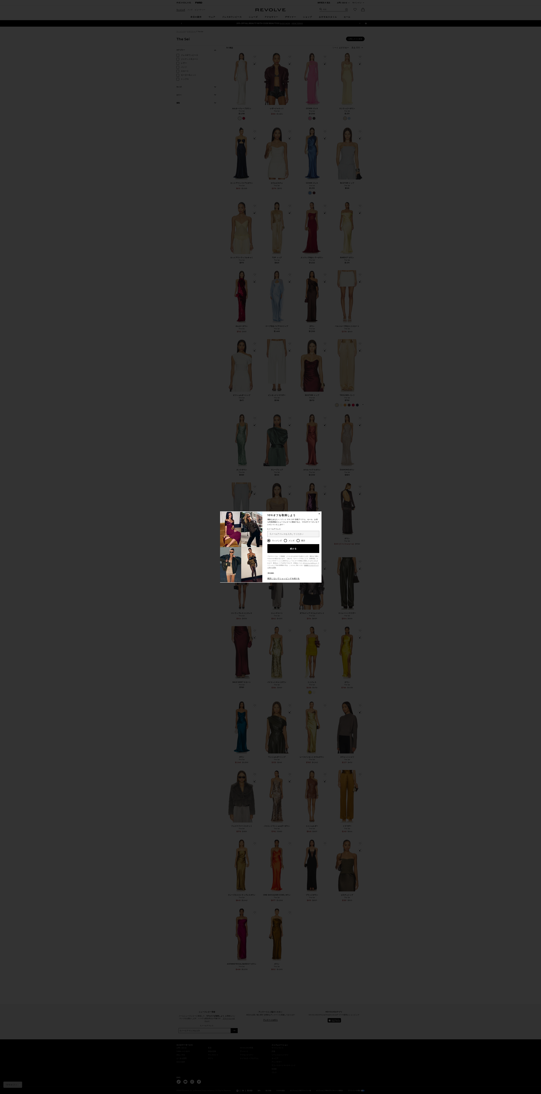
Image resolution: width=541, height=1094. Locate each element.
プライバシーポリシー (310, 563)
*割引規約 (270, 573)
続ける (293, 548)
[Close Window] (319, 513)
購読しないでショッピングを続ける (283, 578)
